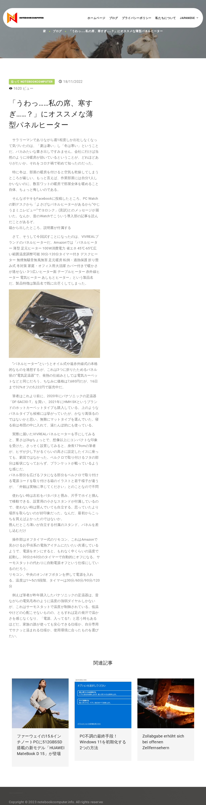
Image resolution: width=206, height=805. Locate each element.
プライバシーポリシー (136, 18)
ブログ (113, 18)
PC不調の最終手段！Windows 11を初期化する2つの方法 (103, 742)
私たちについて (165, 18)
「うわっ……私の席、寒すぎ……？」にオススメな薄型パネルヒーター (116, 31)
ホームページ (96, 18)
